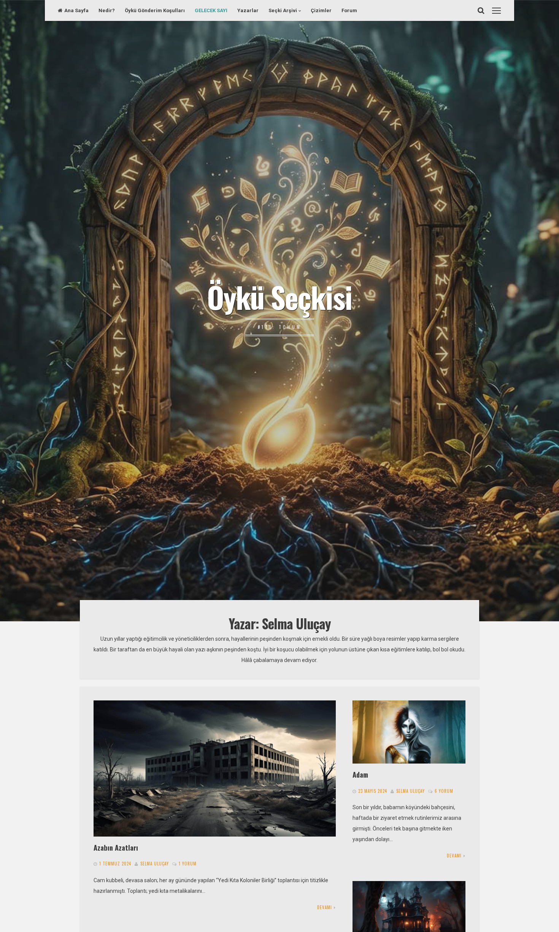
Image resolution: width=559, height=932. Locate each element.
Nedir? (106, 10)
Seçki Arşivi (282, 10)
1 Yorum (188, 864)
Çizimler (321, 10)
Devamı (324, 907)
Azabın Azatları (116, 847)
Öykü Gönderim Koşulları (155, 10)
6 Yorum (444, 791)
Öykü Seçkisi (279, 296)
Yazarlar (248, 10)
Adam (360, 774)
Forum (349, 10)
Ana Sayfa (76, 10)
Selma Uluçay (154, 864)
